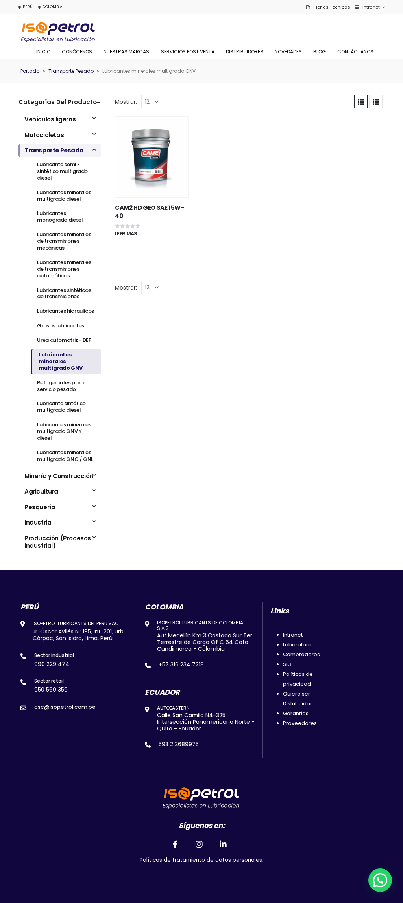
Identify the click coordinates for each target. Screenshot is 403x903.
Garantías (296, 713)
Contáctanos (355, 51)
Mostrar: (126, 102)
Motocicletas (44, 135)
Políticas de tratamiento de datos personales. (201, 860)
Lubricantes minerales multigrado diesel (64, 196)
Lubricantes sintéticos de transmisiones (64, 293)
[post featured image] (151, 157)
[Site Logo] (57, 32)
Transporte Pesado (71, 71)
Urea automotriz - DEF (64, 340)
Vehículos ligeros (50, 119)
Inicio (43, 51)
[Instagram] (199, 844)
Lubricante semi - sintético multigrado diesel (62, 171)
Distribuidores (244, 51)
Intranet (371, 7)
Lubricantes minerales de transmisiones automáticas (64, 269)
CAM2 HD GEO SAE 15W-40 (149, 212)
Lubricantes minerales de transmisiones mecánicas (64, 241)
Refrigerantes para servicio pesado (60, 386)
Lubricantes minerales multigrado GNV (60, 361)
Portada (30, 71)
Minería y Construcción (58, 476)
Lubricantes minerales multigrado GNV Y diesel (64, 431)
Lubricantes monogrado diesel (60, 216)
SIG (287, 664)
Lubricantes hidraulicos (65, 311)
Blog (319, 51)
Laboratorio (298, 644)
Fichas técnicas (332, 7)
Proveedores (300, 723)
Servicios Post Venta (187, 51)
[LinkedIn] (223, 844)
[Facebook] (175, 844)
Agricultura (41, 491)
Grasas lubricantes (60, 325)
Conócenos (77, 51)
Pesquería (39, 507)
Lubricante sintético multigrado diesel (61, 407)
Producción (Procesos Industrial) (57, 542)
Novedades (288, 51)
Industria (37, 522)
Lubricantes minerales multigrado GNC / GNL (65, 456)
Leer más (126, 233)
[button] (361, 101)
